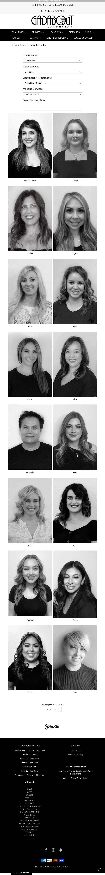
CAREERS (17, 38)
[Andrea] (30, 218)
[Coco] (75, 657)
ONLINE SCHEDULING (57, 38)
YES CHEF (29, 832)
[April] (75, 291)
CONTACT (34, 38)
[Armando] (30, 437)
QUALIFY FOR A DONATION (29, 806)
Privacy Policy (29, 815)
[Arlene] (75, 364)
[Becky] (30, 510)
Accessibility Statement (29, 820)
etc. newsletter (29, 835)
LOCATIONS (55, 32)
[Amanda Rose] (30, 145)
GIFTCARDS (74, 32)
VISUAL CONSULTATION (29, 823)
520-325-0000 (76, 750)
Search (29, 789)
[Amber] (75, 145)
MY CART (57, 11)
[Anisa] (30, 291)
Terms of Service (29, 818)
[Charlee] (30, 657)
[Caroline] (30, 583)
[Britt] (75, 510)
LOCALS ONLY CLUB (83, 38)
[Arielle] (30, 364)
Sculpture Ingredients (29, 826)
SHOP (88, 32)
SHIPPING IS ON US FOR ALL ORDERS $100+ (54, 4)
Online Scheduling (75, 754)
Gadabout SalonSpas (60, 867)
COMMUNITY (18, 32)
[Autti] (75, 437)
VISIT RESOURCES (29, 829)
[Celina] (75, 584)
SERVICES (36, 32)
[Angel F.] (75, 218)
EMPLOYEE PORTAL (29, 809)
